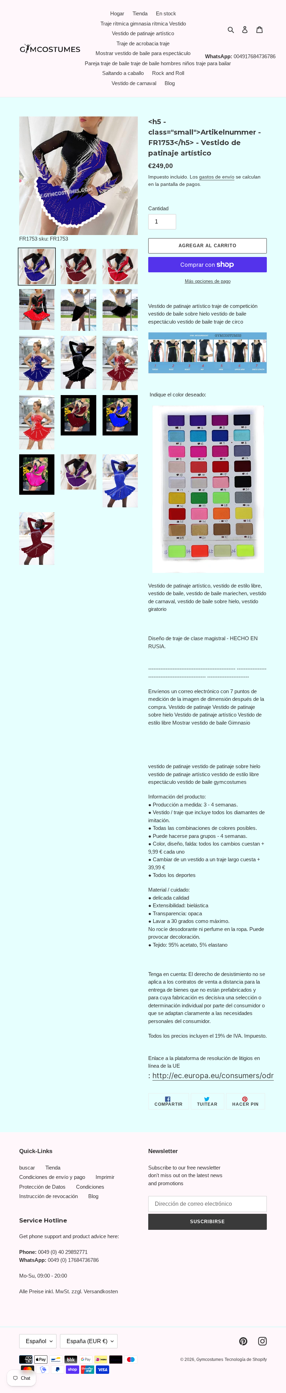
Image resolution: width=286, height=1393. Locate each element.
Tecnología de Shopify (246, 1359)
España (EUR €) (87, 1341)
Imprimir (105, 1177)
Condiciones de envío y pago (52, 1177)
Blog (93, 1196)
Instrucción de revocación (48, 1196)
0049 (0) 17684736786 (73, 1260)
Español (36, 1341)
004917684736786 (255, 56)
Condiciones (90, 1187)
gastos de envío (216, 177)
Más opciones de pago (208, 281)
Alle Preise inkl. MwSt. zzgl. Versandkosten (68, 1291)
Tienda (52, 1168)
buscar (27, 1168)
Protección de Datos (42, 1187)
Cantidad (158, 208)
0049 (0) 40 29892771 (63, 1252)
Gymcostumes (209, 1359)
